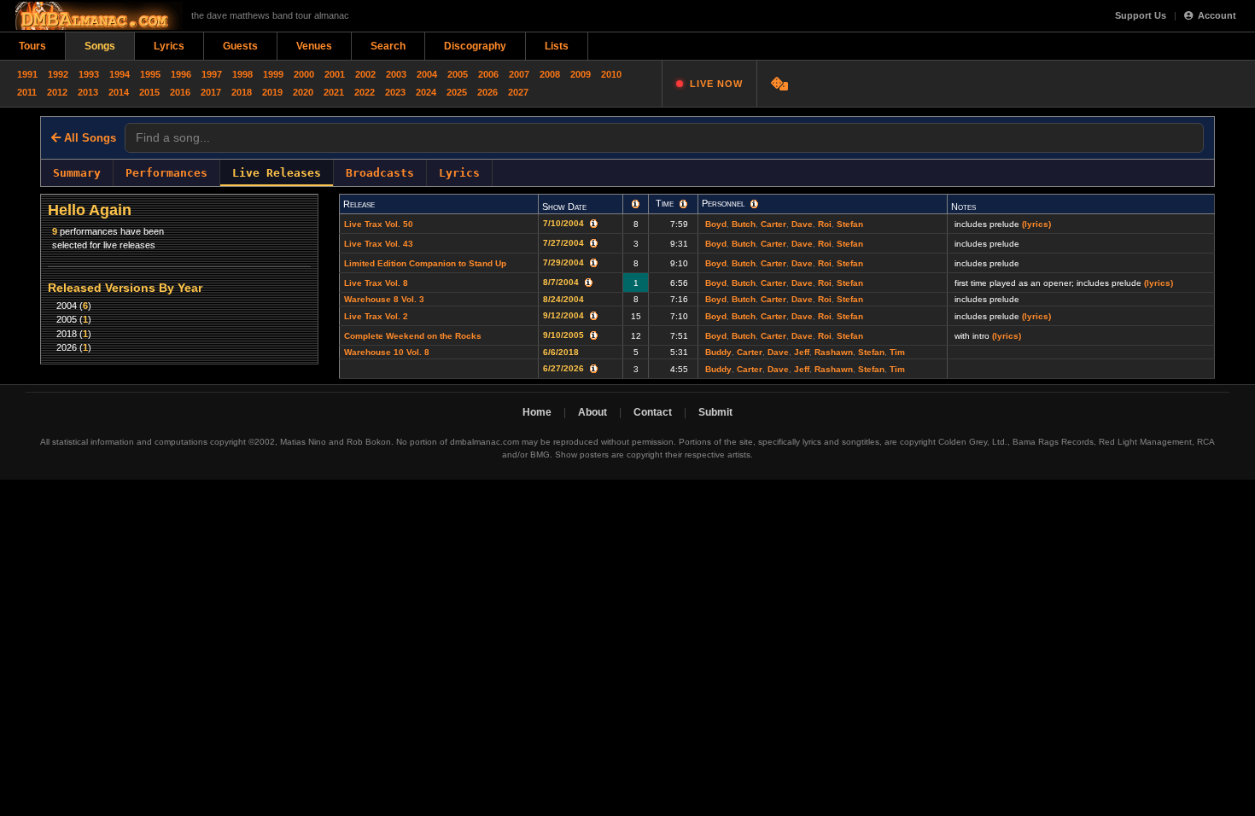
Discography (475, 46)
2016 (180, 92)
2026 (487, 92)
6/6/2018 (562, 352)
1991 (27, 74)
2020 (303, 92)
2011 (27, 92)
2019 (272, 92)
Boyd (716, 224)
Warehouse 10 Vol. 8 (386, 352)
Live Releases (276, 172)
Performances (166, 172)
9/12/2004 (565, 315)
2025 (457, 92)
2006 (488, 74)
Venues (314, 46)
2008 (550, 74)
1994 (119, 74)
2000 (304, 74)
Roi (825, 224)
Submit (715, 412)
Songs (100, 46)
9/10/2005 (565, 335)
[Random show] (781, 84)
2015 (149, 92)
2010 (611, 74)
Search (388, 46)
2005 (457, 74)
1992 (58, 74)
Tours (32, 46)
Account (1217, 15)
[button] (635, 204)
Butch (744, 224)
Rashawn (833, 352)
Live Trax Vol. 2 (376, 316)
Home (537, 412)
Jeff (801, 352)
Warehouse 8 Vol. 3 (384, 299)
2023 (395, 92)
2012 (57, 92)
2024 (426, 92)
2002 (365, 74)
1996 (181, 74)
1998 (242, 74)
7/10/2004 (565, 223)
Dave (802, 224)
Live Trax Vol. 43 (378, 243)
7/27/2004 (565, 243)
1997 (211, 74)
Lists (557, 46)
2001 (334, 74)
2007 (519, 74)
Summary (77, 172)
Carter (773, 224)
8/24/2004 (566, 299)
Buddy (718, 352)
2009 (580, 74)
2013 (88, 92)
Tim (897, 352)
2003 (396, 74)
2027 (518, 92)
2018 (241, 92)
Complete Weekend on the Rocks (413, 336)
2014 (118, 92)
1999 (273, 74)
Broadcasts (380, 172)
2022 (364, 92)
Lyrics (169, 46)
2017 (211, 92)
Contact (652, 412)
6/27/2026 (565, 368)
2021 (334, 92)
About (592, 412)
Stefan (850, 224)
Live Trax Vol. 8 (376, 283)
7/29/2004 (565, 262)
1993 (89, 74)
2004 (427, 74)
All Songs (88, 137)
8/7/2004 (562, 282)
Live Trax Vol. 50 (378, 224)
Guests (240, 46)
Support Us (1140, 15)
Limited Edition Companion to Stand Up (425, 263)
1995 (150, 74)
